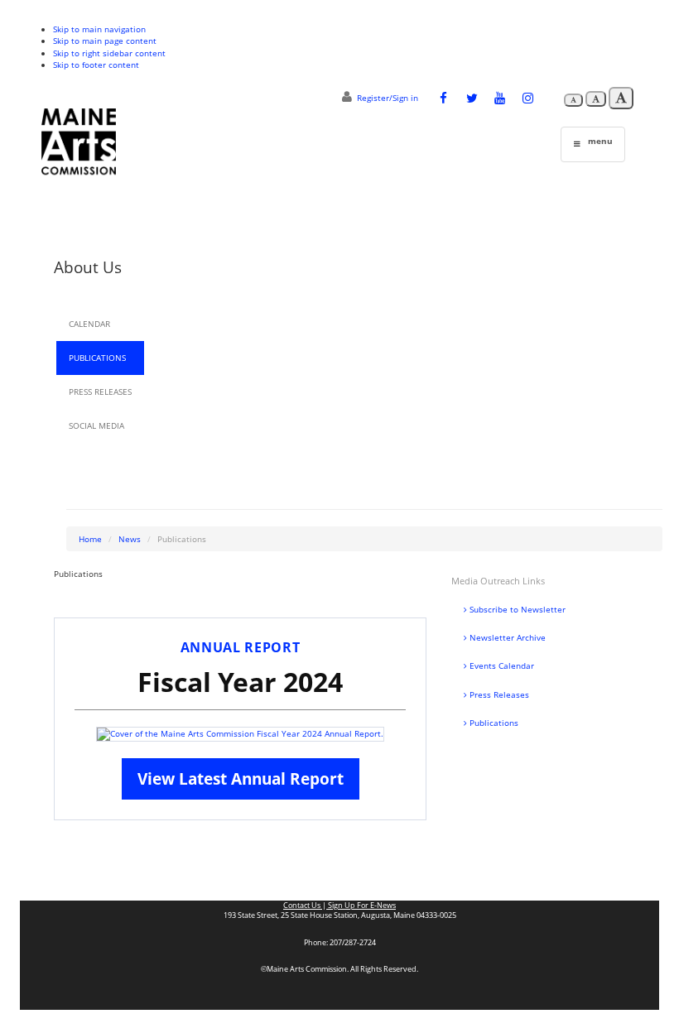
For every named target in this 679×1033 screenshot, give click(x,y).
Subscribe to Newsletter (516, 609)
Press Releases (100, 391)
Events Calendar (500, 665)
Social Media (96, 425)
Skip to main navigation (99, 29)
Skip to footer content (96, 64)
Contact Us (302, 905)
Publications (97, 357)
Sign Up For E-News (361, 905)
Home (90, 539)
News (129, 539)
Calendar (89, 323)
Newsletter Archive (506, 637)
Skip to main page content (105, 40)
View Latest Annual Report (240, 778)
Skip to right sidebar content (109, 53)
